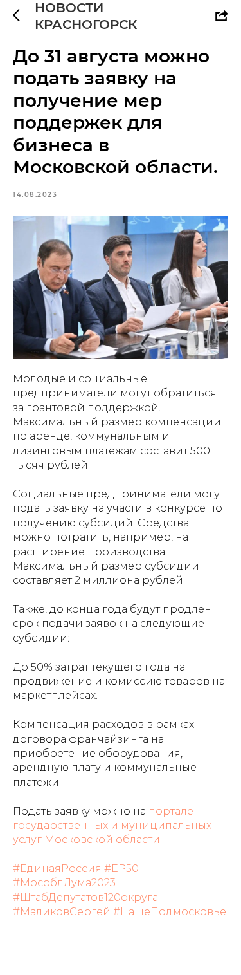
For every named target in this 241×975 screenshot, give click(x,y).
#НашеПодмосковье (169, 911)
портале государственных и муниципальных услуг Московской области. (112, 825)
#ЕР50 (121, 868)
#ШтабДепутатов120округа (85, 897)
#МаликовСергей (62, 911)
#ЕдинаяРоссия (57, 868)
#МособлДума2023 (64, 883)
